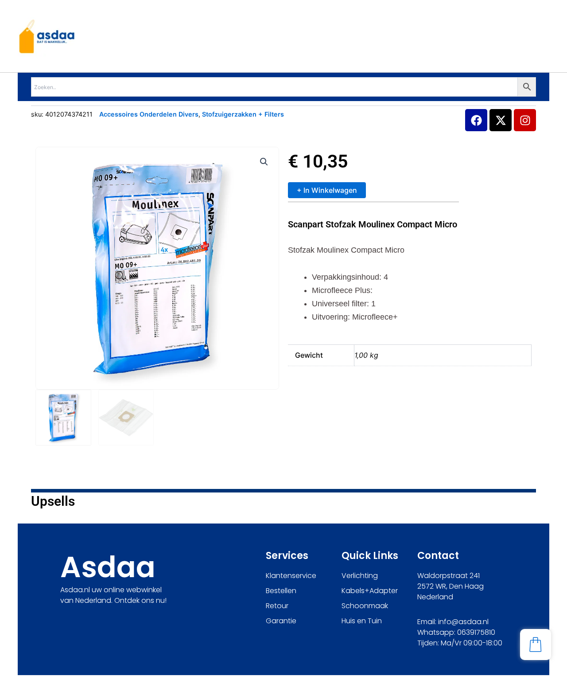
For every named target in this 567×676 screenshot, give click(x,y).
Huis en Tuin (362, 621)
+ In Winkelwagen (327, 190)
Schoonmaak (365, 606)
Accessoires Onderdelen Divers (148, 114)
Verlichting (360, 575)
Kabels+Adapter (370, 591)
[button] (264, 162)
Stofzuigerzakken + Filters (243, 114)
